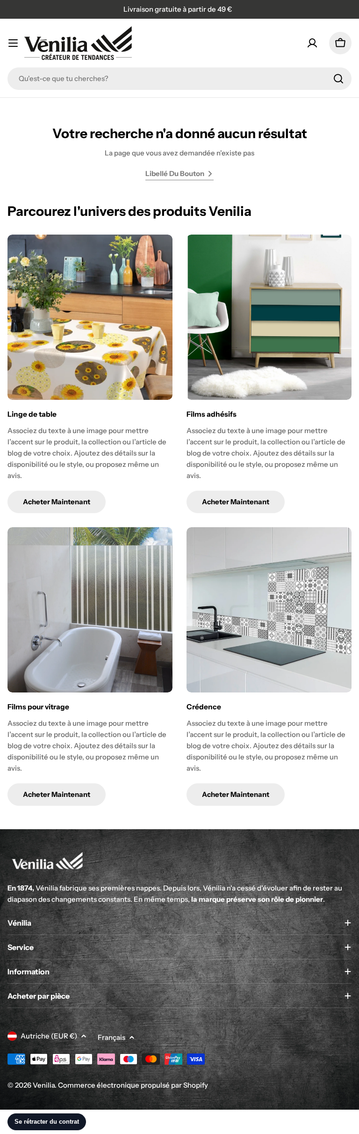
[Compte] (312, 43)
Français (111, 1037)
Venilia (44, 1085)
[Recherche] (338, 78)
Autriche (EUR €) (49, 1035)
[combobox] (179, 78)
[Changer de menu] (13, 43)
